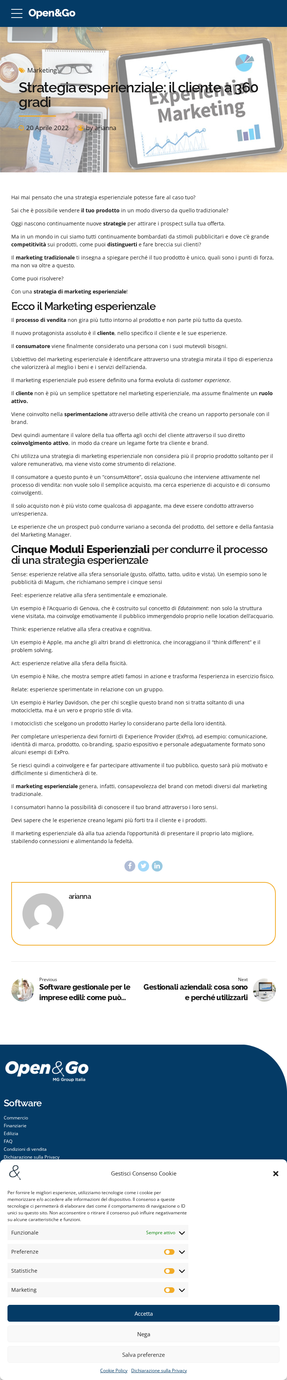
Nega (143, 1334)
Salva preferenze (143, 1354)
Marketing (42, 70)
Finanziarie (15, 1125)
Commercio (16, 1118)
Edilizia (11, 1133)
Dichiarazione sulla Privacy (159, 1370)
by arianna (101, 127)
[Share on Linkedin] (157, 866)
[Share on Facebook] (129, 866)
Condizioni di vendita (25, 1149)
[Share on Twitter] (143, 866)
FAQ (8, 1141)
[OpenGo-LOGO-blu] (47, 1078)
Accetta (144, 1313)
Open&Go (51, 13)
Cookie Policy (113, 1370)
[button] (276, 1173)
